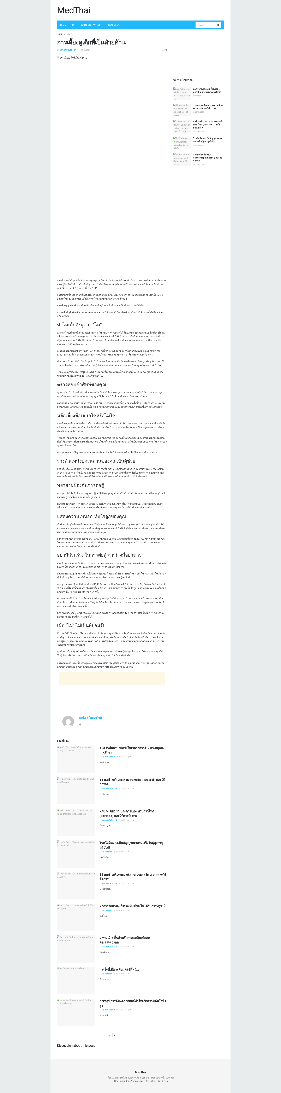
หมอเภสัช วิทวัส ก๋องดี (109, 789)
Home (62, 25)
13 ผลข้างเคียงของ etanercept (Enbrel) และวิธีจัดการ (207, 157)
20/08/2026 (124, 789)
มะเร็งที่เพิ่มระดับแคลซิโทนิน (119, 969)
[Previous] (109, 1035)
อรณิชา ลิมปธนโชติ (68, 50)
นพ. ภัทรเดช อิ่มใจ (108, 757)
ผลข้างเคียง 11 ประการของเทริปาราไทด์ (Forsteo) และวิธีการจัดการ (127, 813)
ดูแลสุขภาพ (113, 25)
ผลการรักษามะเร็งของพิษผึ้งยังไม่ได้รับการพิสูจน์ (132, 906)
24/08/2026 (122, 757)
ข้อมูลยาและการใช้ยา (91, 25)
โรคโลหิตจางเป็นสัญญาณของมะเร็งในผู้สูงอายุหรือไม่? (207, 140)
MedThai (73, 10)
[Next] (114, 1035)
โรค (72, 25)
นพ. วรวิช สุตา (107, 852)
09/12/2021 (85, 50)
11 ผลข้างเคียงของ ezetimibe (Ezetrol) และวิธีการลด (208, 107)
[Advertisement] (170, 9)
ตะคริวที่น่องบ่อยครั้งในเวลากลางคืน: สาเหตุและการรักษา (207, 90)
